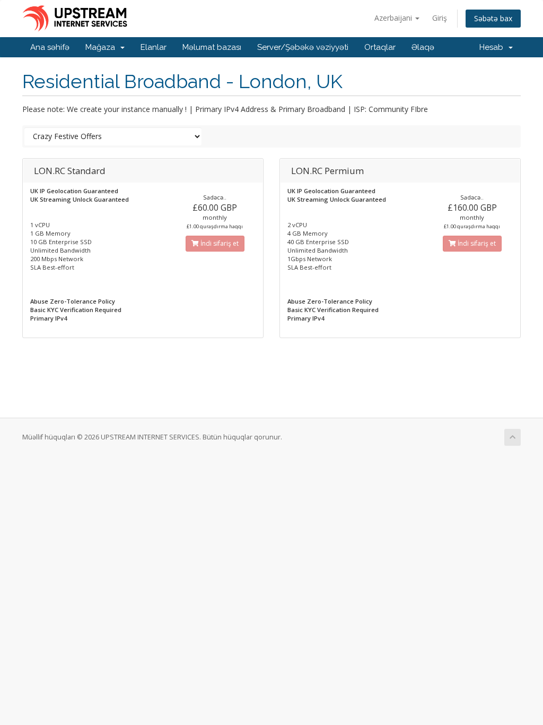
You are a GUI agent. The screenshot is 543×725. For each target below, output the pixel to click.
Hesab (493, 47)
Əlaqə (422, 47)
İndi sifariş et (219, 243)
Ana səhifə (49, 47)
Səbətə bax (493, 18)
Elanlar (154, 47)
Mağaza (102, 47)
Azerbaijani (394, 18)
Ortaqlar (380, 47)
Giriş (439, 18)
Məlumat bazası (211, 47)
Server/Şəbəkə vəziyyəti (302, 47)
